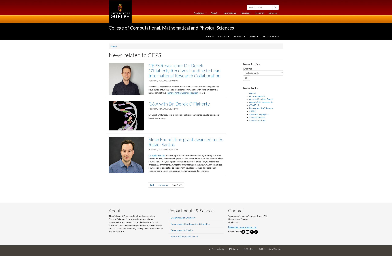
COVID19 (254, 105)
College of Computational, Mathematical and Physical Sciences (171, 27)
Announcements (257, 96)
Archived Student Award (261, 99)
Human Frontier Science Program (182, 92)
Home (114, 46)
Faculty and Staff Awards (261, 108)
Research (260, 13)
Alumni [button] (252, 36)
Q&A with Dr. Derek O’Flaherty (179, 103)
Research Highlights (259, 114)
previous (164, 184)
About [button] (216, 13)
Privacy (235, 250)
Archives (247, 68)
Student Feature (257, 120)
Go (246, 78)
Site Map (251, 250)
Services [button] (275, 13)
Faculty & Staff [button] (270, 36)
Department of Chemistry (183, 217)
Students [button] (238, 36)
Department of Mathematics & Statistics (190, 224)
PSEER (252, 111)
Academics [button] (201, 13)
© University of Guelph (270, 249)
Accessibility (218, 250)
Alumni (252, 93)
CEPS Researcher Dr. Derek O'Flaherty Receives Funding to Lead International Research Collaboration (185, 70)
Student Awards (257, 117)
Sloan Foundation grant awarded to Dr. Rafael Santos (186, 142)
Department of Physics (182, 230)
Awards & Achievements (261, 102)
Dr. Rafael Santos (157, 155)
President (245, 12)
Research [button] (223, 36)
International (230, 12)
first (153, 184)
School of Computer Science (184, 236)
